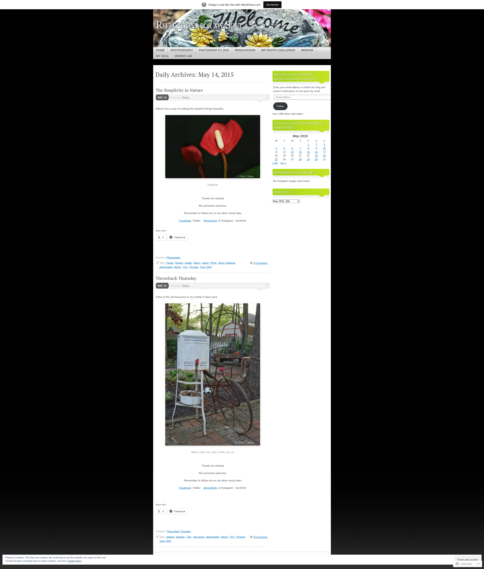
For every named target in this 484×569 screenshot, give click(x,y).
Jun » (283, 163)
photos (178, 267)
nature (205, 263)
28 (300, 159)
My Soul (162, 56)
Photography (182, 50)
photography (166, 267)
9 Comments (261, 263)
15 (308, 152)
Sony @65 (206, 267)
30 (316, 159)
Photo (213, 263)
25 (276, 159)
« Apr (275, 163)
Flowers (179, 263)
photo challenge (226, 263)
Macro (197, 263)
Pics (185, 267)
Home (160, 50)
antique (170, 537)
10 (324, 148)
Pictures (194, 267)
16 (316, 152)
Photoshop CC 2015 (214, 50)
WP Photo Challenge (278, 50)
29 (308, 159)
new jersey (199, 537)
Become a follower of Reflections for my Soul (295, 76)
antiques (180, 537)
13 (292, 152)
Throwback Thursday (176, 278)
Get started (272, 4)
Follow (280, 106)
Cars (189, 537)
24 (324, 155)
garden (188, 263)
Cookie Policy (74, 561)
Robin (185, 97)
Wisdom (307, 50)
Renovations (245, 50)
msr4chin (210, 220)
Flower (169, 263)
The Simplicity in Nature (179, 90)
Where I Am (183, 56)
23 (316, 155)
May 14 (162, 97)
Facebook (185, 220)
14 (300, 152)
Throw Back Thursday (179, 531)
